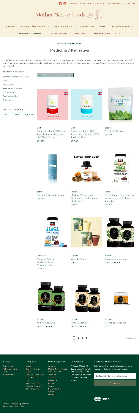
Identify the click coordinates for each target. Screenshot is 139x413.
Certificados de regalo (92, 3)
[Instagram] (65, 3)
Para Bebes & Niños (12, 88)
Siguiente (130, 338)
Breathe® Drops (114, 131)
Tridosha (52, 374)
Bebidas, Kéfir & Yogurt (34, 26)
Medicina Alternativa (30, 33)
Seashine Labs (54, 372)
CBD (5, 80)
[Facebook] (60, 3)
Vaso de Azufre (79, 259)
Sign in (110, 3)
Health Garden (54, 389)
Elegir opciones (86, 173)
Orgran (51, 377)
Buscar (73, 3)
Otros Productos (57, 33)
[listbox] (62, 75)
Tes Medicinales (10, 96)
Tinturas (7, 100)
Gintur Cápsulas (79, 322)
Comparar (51, 104)
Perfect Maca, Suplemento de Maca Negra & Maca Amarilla (119, 198)
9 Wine (51, 392)
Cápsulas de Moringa (116, 259)
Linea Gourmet (88, 26)
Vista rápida (51, 100)
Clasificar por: (44, 75)
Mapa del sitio (9, 374)
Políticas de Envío (101, 33)
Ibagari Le (52, 380)
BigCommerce (24, 404)
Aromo (51, 386)
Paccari (51, 383)
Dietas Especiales (121, 26)
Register (120, 3)
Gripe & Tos (8, 84)
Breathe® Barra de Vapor (50, 195)
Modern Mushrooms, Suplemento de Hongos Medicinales (84, 198)
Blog (117, 33)
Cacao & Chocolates (65, 26)
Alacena (10, 26)
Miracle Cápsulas (46, 322)
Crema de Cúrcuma (115, 322)
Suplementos (9, 92)
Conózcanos (80, 33)
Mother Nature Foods (57, 369)
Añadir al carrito (52, 109)
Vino (102, 26)
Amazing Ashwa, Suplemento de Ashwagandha (45, 262)
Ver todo (52, 394)
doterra (51, 366)
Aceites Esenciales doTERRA (16, 77)
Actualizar (29, 115)
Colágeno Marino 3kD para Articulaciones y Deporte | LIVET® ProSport (51, 134)
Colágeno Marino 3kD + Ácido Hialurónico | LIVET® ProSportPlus (85, 134)
